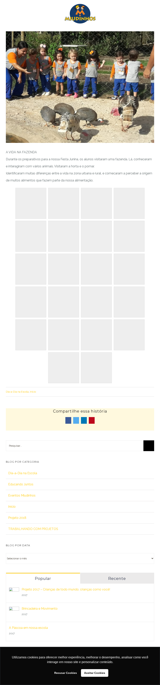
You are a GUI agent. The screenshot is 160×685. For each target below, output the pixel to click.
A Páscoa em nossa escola (28, 628)
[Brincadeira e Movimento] (14, 610)
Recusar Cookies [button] (65, 672)
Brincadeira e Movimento (40, 608)
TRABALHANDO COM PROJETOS (33, 529)
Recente (117, 578)
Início (33, 391)
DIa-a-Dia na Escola (17, 391)
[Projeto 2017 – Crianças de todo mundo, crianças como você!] (14, 591)
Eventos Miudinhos (22, 495)
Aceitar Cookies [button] (94, 672)
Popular (43, 578)
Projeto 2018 (17, 518)
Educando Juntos (20, 484)
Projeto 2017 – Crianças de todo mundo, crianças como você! (66, 589)
